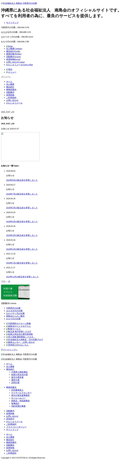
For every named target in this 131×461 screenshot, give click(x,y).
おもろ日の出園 (13, 319)
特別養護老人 (17, 390)
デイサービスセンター (21, 393)
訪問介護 (15, 383)
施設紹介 (13, 51)
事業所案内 (13, 54)
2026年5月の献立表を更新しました (22, 208)
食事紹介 (15, 403)
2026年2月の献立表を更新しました (22, 249)
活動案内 (13, 57)
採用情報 (13, 59)
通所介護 (15, 380)
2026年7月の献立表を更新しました (22, 194)
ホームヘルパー (18, 398)
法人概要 (14, 49)
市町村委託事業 (18, 406)
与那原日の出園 (13, 308)
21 (9, 281)
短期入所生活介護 (19, 375)
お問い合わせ (15, 62)
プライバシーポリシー (16, 427)
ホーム (9, 81)
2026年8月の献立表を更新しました (22, 180)
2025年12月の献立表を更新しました (22, 277)
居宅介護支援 (17, 377)
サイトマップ (12, 23)
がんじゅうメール (19, 65)
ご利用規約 (11, 98)
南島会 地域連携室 (20, 401)
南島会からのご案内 (15, 316)
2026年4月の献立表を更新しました (22, 221)
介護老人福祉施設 (19, 372)
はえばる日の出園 (14, 311)
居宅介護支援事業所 (20, 395)
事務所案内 (11, 90)
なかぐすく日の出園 (15, 313)
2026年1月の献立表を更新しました (22, 263)
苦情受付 (10, 419)
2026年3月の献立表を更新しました (22, 235)
